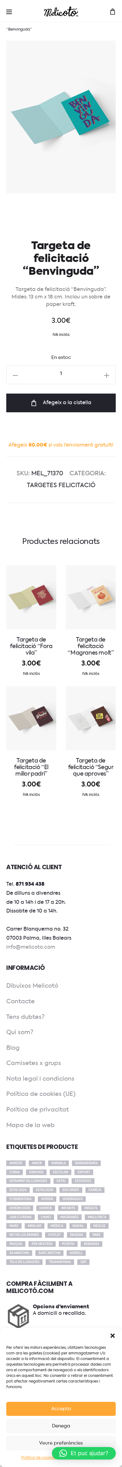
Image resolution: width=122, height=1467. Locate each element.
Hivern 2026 (19, 1208)
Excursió (71, 1190)
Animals (58, 1163)
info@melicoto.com (30, 947)
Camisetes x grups (33, 1063)
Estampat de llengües (28, 1181)
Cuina (14, 1172)
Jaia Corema (20, 1217)
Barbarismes (86, 1163)
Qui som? (19, 1032)
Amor (37, 1163)
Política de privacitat (37, 1110)
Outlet (54, 1235)
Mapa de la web (30, 1125)
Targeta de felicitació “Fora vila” (31, 646)
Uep (83, 1262)
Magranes (69, 1217)
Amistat (16, 1163)
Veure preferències (61, 1443)
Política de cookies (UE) (40, 1094)
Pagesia (76, 1235)
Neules (99, 1225)
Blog (13, 1048)
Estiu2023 (83, 1181)
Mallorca (97, 1217)
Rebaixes (91, 1244)
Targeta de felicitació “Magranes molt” (91, 646)
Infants (68, 1208)
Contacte (20, 1002)
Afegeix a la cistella (66, 402)
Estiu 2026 (44, 1190)
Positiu (68, 1244)
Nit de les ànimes (24, 1235)
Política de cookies (38, 1458)
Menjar (34, 1225)
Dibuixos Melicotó (32, 986)
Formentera (20, 1199)
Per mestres (42, 1244)
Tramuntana (60, 1262)
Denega (61, 1426)
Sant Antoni (49, 1253)
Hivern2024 (73, 1199)
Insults (90, 1208)
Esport (84, 1172)
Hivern (47, 1199)
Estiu (61, 1181)
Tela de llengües (24, 1262)
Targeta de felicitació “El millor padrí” (31, 767)
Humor (45, 1208)
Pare (96, 1235)
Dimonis (36, 1172)
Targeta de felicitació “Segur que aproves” (91, 767)
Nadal (78, 1225)
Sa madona (19, 1253)
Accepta (61, 1408)
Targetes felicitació (61, 485)
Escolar (60, 1172)
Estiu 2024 (18, 1190)
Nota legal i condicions (40, 1079)
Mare (13, 1225)
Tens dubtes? (25, 1017)
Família (95, 1190)
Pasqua (15, 1244)
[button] (112, 1336)
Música (57, 1225)
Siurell (76, 1253)
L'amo (46, 1217)
